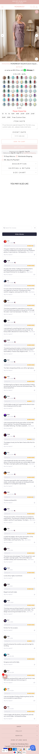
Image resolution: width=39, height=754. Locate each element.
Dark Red (35, 82)
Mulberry (4, 95)
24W (33, 114)
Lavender (21, 91)
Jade (17, 91)
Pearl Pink (26, 95)
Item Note (19, 121)
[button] (8, 211)
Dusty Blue (13, 87)
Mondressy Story (23, 744)
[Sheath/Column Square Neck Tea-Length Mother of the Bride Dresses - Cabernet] (11, 215)
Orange (13, 95)
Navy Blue (30, 82)
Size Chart (19, 172)
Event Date (19, 132)
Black (8, 78)
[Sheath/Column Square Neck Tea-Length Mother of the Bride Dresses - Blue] (7, 215)
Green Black (4, 91)
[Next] (36, 35)
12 (3, 114)
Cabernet (21, 78)
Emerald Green (21, 87)
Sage (21, 100)
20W (22, 114)
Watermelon (17, 104)
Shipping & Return (19, 168)
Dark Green (26, 82)
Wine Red (26, 104)
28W (9, 117)
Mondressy (19, 6)
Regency (13, 100)
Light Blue (26, 91)
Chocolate (8, 82)
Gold (30, 87)
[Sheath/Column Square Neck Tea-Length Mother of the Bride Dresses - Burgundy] (9, 215)
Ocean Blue (8, 95)
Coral (17, 82)
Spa (35, 100)
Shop (19, 726)
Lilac (30, 91)
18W (17, 114)
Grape (35, 87)
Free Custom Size (19, 117)
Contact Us (14, 744)
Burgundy (17, 78)
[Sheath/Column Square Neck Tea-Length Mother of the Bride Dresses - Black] (5, 215)
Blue (13, 78)
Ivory (13, 91)
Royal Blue (17, 100)
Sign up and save (19, 740)
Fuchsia (26, 87)
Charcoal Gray (4, 82)
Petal (30, 95)
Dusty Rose (17, 87)
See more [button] (30, 252)
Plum (35, 95)
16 (9, 114)
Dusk (8, 87)
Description (19, 164)
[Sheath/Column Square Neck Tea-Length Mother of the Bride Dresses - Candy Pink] (13, 215)
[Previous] (2, 35)
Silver (26, 100)
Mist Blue (35, 91)
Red (8, 100)
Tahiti (8, 104)
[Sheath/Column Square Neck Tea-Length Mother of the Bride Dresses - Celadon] (7, 217)
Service (19, 735)
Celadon (30, 78)
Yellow (35, 104)
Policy (19, 731)
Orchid (17, 95)
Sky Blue (30, 100)
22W (27, 114)
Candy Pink (26, 78)
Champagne (35, 78)
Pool (4, 100)
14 (6, 114)
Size (19, 108)
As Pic (4, 78)
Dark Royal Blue (4, 87)
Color (19, 74)
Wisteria (30, 104)
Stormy (4, 104)
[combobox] (35, 228)
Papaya (21, 95)
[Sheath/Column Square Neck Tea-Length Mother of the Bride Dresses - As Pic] (3, 215)
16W (13, 114)
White (21, 104)
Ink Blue (8, 91)
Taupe (13, 104)
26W (4, 117)
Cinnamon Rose (13, 82)
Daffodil (21, 82)
